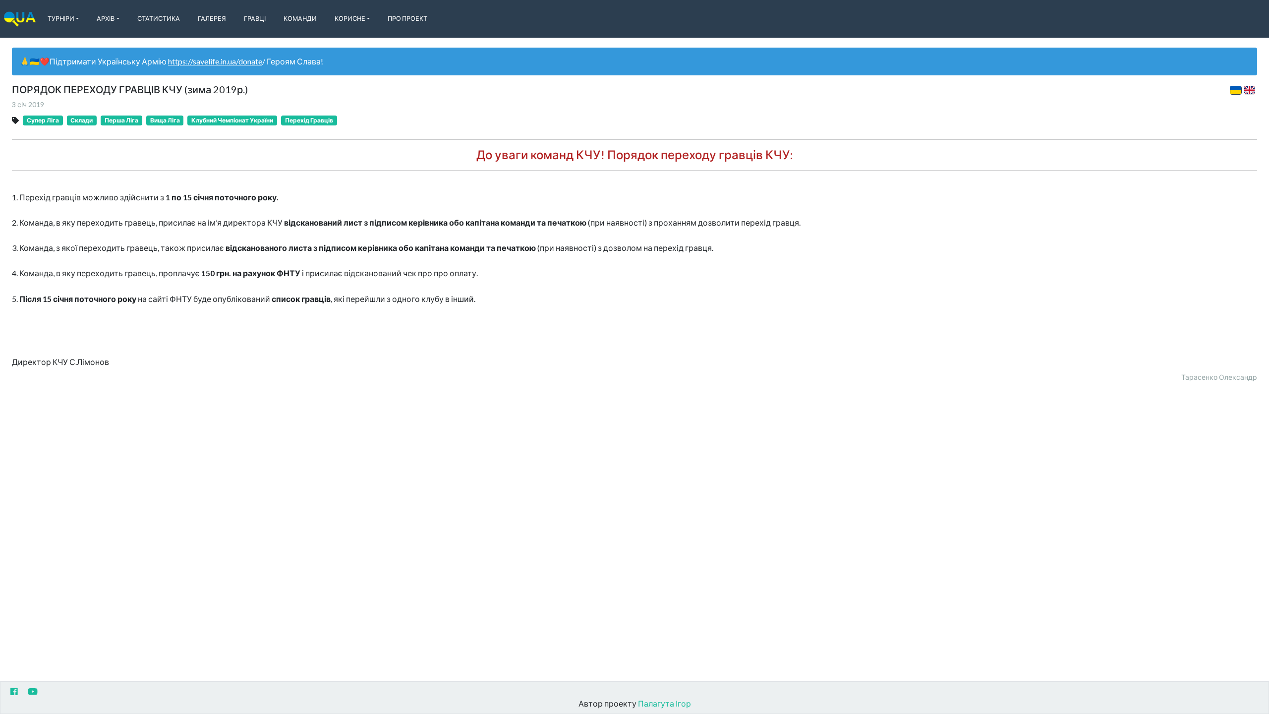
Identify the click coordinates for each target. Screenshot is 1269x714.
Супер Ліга (43, 120)
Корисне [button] (350, 18)
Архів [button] (106, 18)
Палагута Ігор (664, 703)
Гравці (255, 18)
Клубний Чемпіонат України (232, 120)
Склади (81, 120)
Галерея (212, 18)
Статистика (158, 18)
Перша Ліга (121, 120)
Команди (300, 18)
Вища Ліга (165, 120)
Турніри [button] (61, 18)
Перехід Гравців (309, 120)
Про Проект (407, 18)
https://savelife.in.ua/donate (215, 61)
